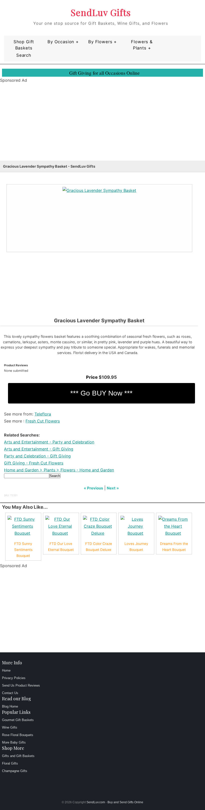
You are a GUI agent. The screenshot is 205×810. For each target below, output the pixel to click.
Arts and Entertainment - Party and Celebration (49, 441)
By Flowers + (102, 41)
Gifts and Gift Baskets (18, 756)
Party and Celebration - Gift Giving (37, 455)
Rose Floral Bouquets (17, 735)
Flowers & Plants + (142, 44)
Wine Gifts (9, 727)
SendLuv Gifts (101, 12)
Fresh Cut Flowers (43, 420)
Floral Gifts (10, 763)
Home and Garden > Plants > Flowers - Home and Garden (59, 469)
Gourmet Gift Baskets (18, 720)
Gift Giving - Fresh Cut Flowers (33, 462)
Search (23, 55)
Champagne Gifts (14, 771)
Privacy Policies (14, 678)
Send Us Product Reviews (21, 685)
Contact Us (10, 693)
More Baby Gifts (14, 742)
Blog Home (10, 706)
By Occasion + (63, 41)
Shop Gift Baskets (24, 44)
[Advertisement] (102, 126)
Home (6, 670)
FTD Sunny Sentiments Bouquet (23, 550)
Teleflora (42, 413)
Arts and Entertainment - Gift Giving (38, 448)
